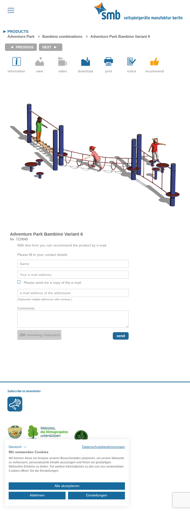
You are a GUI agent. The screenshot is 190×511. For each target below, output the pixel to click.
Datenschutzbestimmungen (103, 447)
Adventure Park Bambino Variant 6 (120, 36)
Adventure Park (20, 36)
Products (17, 31)
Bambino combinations (62, 36)
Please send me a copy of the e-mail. (53, 283)
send (121, 336)
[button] (18, 447)
